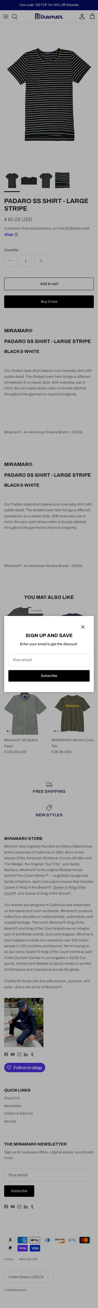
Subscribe (49, 676)
